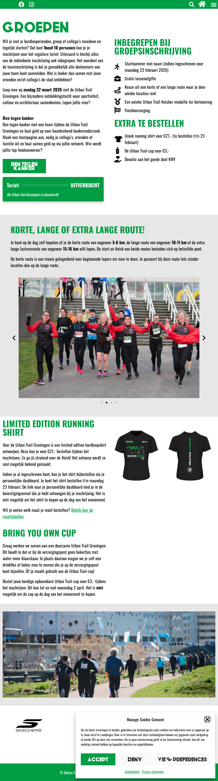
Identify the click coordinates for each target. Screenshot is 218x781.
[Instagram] (31, 4)
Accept (98, 759)
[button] (207, 719)
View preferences (182, 759)
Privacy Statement (153, 771)
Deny (135, 759)
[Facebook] (21, 4)
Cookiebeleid (132, 771)
